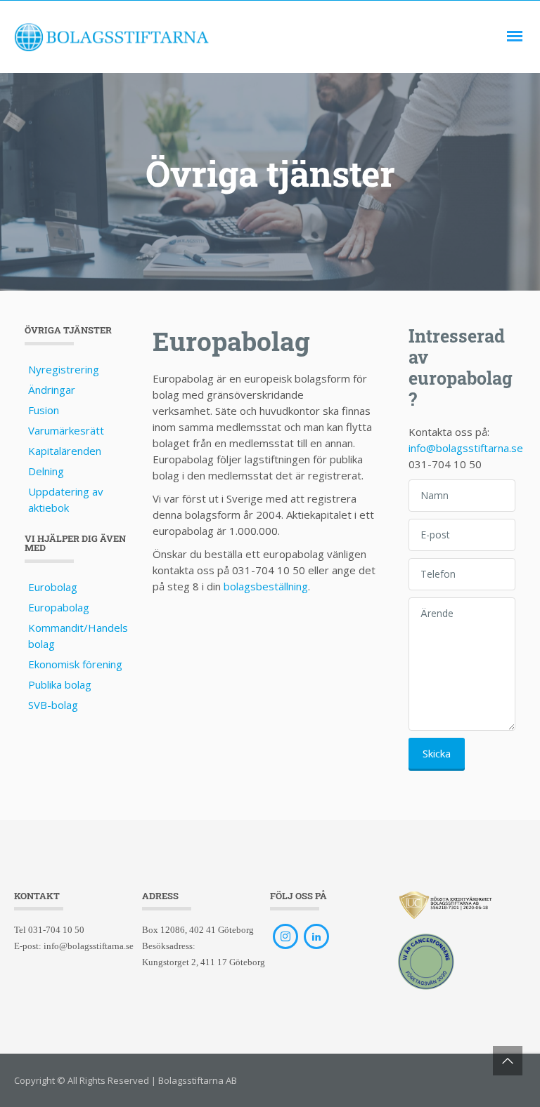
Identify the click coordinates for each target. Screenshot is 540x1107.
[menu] (514, 36)
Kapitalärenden (64, 451)
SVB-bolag (53, 705)
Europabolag (58, 607)
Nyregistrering (63, 369)
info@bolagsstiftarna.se (466, 448)
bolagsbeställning (266, 586)
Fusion (43, 410)
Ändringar (51, 390)
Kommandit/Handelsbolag (78, 636)
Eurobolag (52, 587)
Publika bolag (59, 684)
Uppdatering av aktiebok (65, 499)
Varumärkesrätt (66, 430)
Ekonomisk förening (75, 664)
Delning (46, 471)
